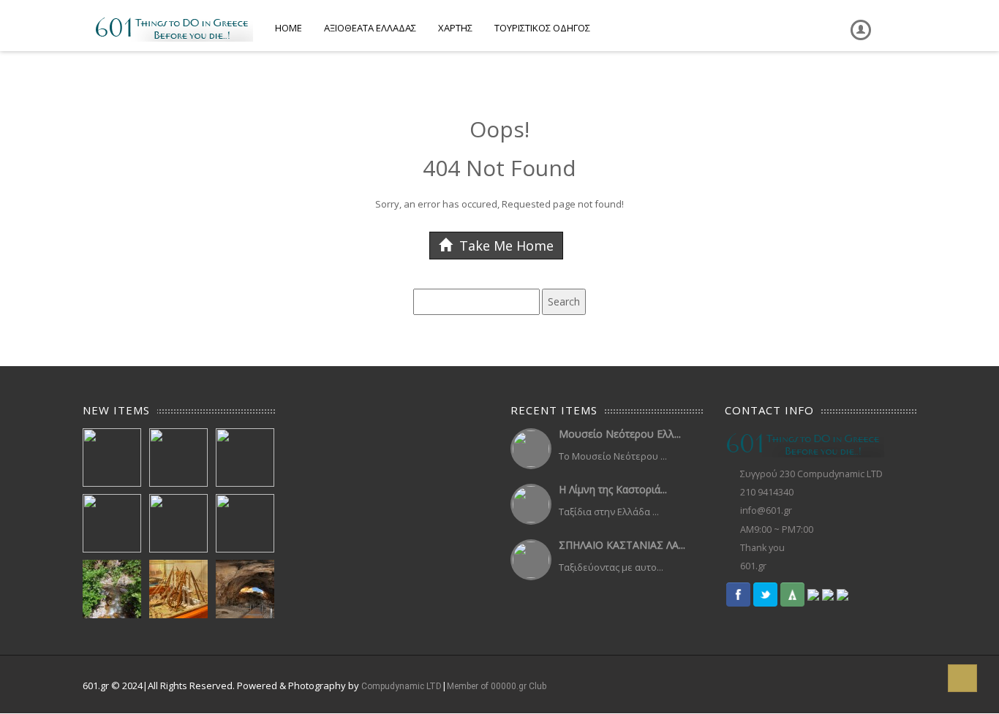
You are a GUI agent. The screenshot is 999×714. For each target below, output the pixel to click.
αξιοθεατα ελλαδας (370, 27)
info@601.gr (766, 510)
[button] (962, 678)
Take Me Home (505, 245)
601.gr (753, 566)
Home (288, 27)
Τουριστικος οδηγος (542, 27)
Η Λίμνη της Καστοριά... (613, 489)
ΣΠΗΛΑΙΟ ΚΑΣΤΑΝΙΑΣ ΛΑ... (622, 545)
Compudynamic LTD (401, 686)
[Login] (858, 19)
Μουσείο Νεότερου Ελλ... (620, 434)
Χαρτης (455, 27)
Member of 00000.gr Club (496, 686)
